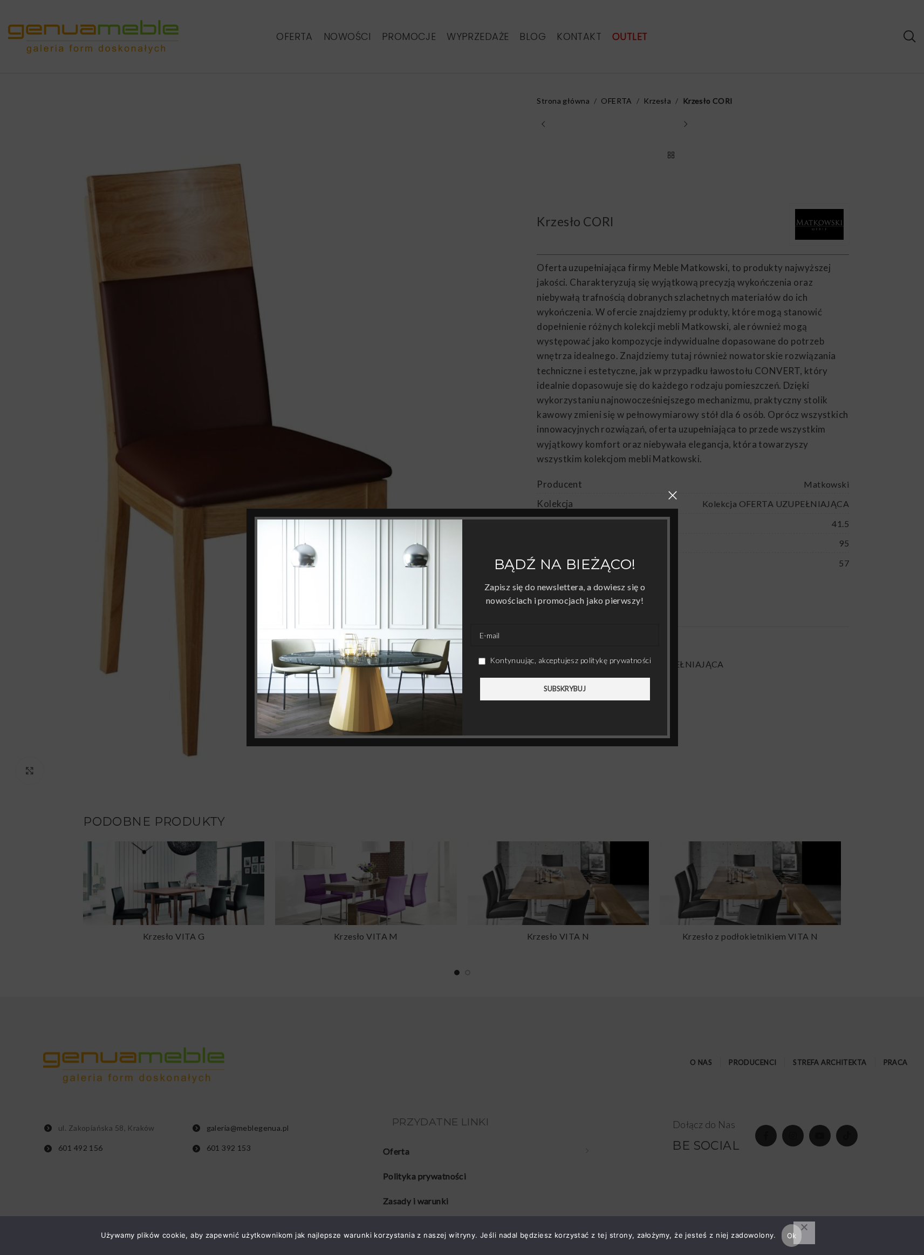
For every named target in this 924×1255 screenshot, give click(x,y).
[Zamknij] (672, 495)
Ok (792, 1235)
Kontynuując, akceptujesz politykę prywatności (569, 660)
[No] (804, 1233)
